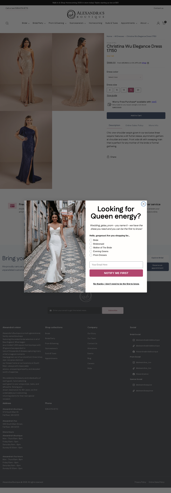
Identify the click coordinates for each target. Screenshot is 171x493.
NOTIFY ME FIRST (116, 272)
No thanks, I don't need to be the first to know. (116, 284)
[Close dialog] (143, 204)
